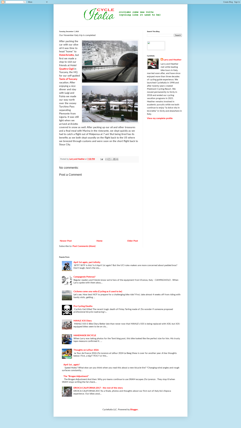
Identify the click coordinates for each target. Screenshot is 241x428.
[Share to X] (111, 159)
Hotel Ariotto (66, 55)
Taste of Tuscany (68, 79)
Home (100, 241)
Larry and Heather (172, 60)
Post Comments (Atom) (84, 246)
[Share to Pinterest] (117, 159)
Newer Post (66, 241)
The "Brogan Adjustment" (76, 376)
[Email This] (106, 159)
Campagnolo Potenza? (84, 277)
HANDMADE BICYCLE (84, 335)
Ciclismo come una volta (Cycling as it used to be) (97, 291)
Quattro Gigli (66, 69)
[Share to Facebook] (114, 159)
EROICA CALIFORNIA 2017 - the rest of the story (98, 388)
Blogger (134, 409)
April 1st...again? (71, 365)
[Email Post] (101, 159)
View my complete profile (160, 118)
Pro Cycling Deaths (82, 306)
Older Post (132, 241)
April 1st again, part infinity (86, 262)
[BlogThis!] (109, 159)
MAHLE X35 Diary (82, 321)
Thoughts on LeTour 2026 (86, 350)
